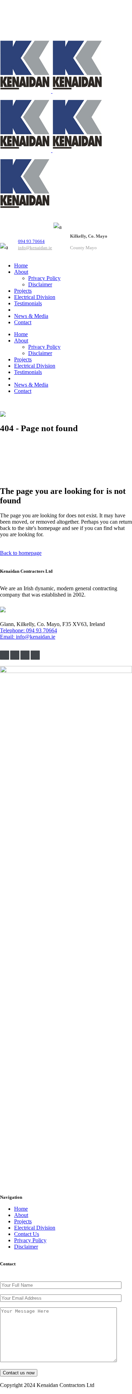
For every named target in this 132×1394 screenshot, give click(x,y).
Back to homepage (21, 553)
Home (21, 1209)
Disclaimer (26, 1247)
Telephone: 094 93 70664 (28, 630)
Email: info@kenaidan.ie (27, 637)
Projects (23, 1221)
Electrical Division (34, 1228)
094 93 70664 (31, 241)
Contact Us (26, 1234)
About (21, 1215)
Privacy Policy (30, 1240)
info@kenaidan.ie (35, 248)
